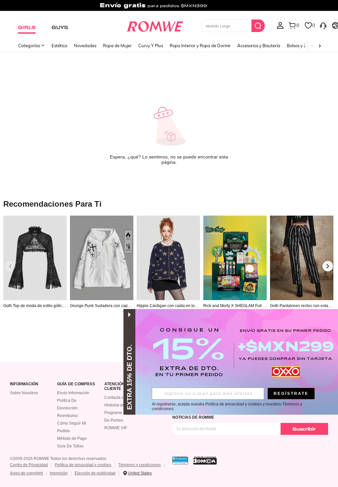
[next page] (327, 266)
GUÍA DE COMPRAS (76, 384)
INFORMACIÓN (24, 384)
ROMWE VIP (115, 428)
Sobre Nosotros (24, 393)
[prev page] (10, 266)
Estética (59, 45)
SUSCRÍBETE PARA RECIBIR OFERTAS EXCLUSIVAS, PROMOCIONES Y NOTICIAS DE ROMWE (240, 415)
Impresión (59, 473)
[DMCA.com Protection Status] (205, 461)
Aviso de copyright (26, 473)
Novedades (85, 45)
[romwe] (155, 25)
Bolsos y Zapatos (303, 45)
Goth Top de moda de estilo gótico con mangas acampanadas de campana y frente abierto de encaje (34, 305)
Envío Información (73, 393)
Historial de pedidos (122, 405)
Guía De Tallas (70, 446)
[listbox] (280, 25)
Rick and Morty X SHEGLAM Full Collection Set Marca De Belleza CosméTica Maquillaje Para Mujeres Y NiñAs (235, 305)
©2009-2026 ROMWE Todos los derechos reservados (58, 458)
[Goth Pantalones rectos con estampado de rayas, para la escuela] (301, 258)
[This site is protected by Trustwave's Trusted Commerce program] (180, 461)
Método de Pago (72, 438)
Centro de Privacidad (29, 465)
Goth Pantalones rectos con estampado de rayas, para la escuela (300, 305)
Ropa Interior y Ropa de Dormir (200, 45)
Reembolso (67, 415)
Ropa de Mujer (117, 45)
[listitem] (35, 274)
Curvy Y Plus (150, 45)
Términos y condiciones (139, 465)
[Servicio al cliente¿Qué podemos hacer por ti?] (323, 25)
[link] (169, 8)
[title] (169, 203)
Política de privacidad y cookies (83, 465)
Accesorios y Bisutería (258, 45)
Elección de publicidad (95, 473)
